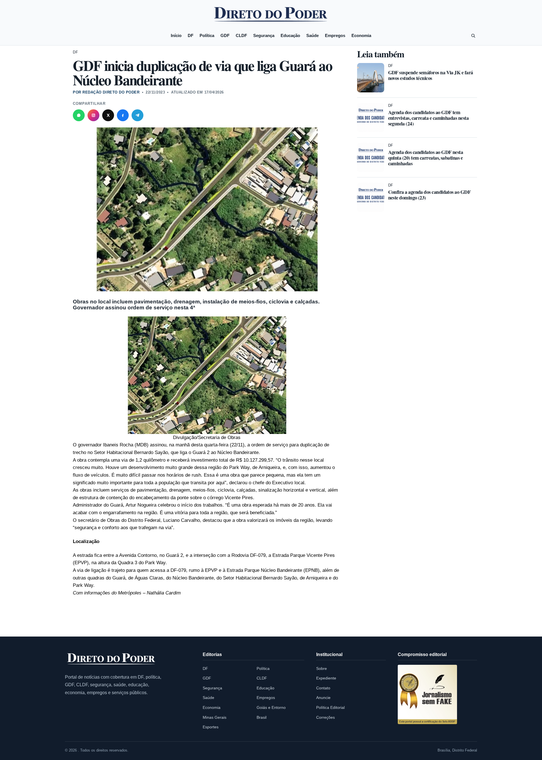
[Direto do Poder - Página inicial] (111, 659)
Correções (325, 717)
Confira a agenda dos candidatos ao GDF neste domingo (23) (429, 194)
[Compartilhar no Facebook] (123, 115)
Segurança (263, 35)
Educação (290, 35)
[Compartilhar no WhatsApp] (79, 115)
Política (207, 35)
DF (190, 35)
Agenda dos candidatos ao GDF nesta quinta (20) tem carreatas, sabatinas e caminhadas (425, 157)
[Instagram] (93, 115)
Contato (323, 688)
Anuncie (323, 697)
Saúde (312, 35)
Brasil (261, 717)
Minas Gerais (214, 717)
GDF (225, 35)
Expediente (326, 678)
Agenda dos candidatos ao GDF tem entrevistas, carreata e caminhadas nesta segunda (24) (428, 117)
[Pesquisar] (473, 36)
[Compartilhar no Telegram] (137, 115)
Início (176, 35)
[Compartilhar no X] (108, 115)
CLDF (241, 35)
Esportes (210, 727)
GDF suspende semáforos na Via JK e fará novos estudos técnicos (430, 75)
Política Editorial (330, 707)
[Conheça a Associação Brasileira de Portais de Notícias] (427, 694)
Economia (361, 35)
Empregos (335, 35)
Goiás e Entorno (271, 707)
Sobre (321, 668)
